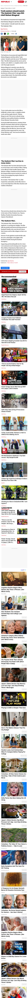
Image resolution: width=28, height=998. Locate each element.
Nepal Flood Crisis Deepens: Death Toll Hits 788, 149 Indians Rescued (13, 296)
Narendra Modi (5, 268)
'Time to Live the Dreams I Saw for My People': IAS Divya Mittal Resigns (12, 364)
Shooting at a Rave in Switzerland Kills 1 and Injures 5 (14, 502)
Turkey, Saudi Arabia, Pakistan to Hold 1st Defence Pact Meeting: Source (13, 433)
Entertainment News (5, 31)
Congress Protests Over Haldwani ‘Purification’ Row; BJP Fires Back (11, 319)
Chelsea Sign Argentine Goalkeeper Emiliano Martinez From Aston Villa (14, 479)
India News (3, 322)
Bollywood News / (19, 5)
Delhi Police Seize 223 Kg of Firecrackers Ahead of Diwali (12, 410)
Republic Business (5, 345)
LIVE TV (21, 1)
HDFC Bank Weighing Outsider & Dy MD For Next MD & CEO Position (14, 342)
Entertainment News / (9, 5)
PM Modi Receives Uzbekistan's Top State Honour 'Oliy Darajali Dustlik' (13, 456)
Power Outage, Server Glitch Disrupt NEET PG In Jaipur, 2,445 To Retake (13, 387)
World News (3, 299)
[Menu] (26, 2)
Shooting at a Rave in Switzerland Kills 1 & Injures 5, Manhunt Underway (8, 532)
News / (2, 5)
